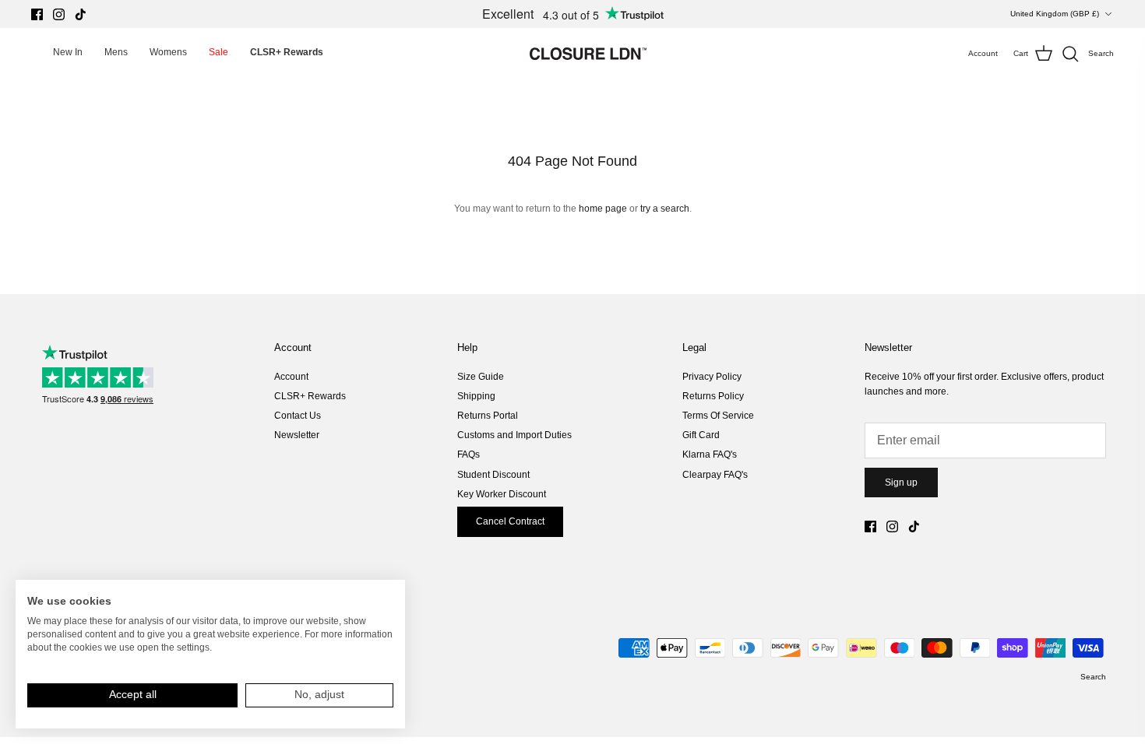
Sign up (901, 482)
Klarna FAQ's (709, 454)
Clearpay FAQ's (715, 474)
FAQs (468, 454)
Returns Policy (713, 396)
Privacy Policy (712, 376)
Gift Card (701, 435)
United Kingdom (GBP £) (1054, 13)
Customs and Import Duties (514, 435)
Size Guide (480, 376)
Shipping (476, 396)
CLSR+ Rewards (310, 396)
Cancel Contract (510, 521)
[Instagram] (59, 14)
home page (603, 208)
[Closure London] (588, 53)
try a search (664, 208)
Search (1093, 676)
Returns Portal (487, 415)
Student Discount (493, 474)
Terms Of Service (718, 415)
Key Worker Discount (501, 494)
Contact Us (297, 415)
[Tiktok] (80, 14)
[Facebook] (37, 14)
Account (291, 376)
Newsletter (296, 435)
